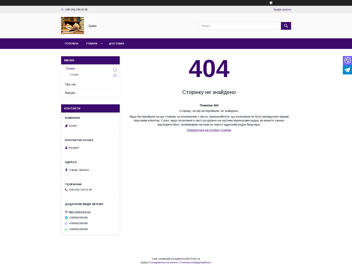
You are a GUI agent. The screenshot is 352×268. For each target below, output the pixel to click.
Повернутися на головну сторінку (209, 130)
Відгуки (70, 92)
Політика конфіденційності (195, 262)
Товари (91, 43)
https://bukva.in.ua (79, 211)
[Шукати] (286, 26)
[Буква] (72, 33)
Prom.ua (195, 258)
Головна (71, 43)
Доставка (116, 43)
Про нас (70, 84)
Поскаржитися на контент (163, 262)
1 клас (74, 74)
